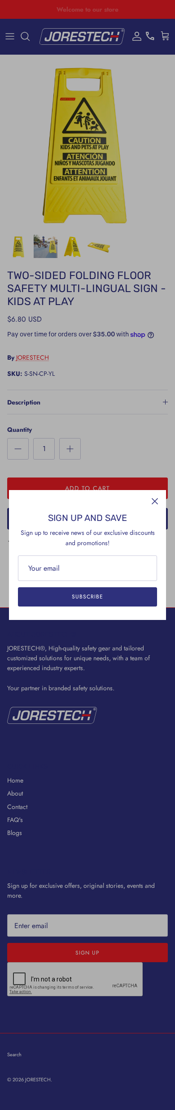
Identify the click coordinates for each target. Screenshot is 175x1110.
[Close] (155, 501)
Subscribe (87, 597)
